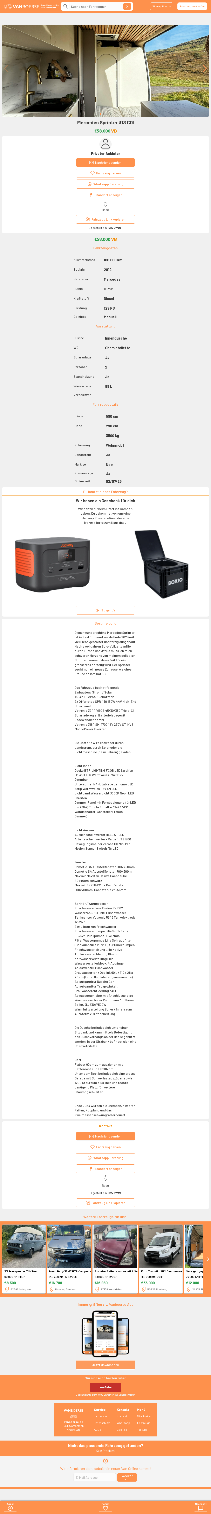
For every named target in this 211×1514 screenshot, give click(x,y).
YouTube (105, 1387)
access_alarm (105, 1461)
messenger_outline (201, 1508)
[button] (100, 114)
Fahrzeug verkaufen (192, 6)
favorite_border (105, 1508)
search (66, 6)
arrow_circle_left (10, 1508)
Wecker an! (127, 1477)
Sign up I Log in (161, 6)
